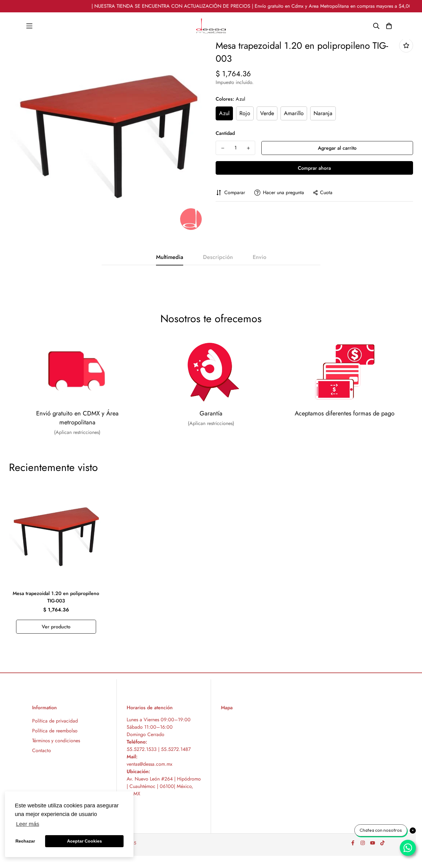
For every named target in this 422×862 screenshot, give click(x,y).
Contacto (41, 750)
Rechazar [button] (25, 841)
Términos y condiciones (56, 740)
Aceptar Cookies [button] (84, 841)
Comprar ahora (314, 168)
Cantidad (225, 133)
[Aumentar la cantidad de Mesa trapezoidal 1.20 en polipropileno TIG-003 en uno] (248, 148)
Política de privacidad (55, 720)
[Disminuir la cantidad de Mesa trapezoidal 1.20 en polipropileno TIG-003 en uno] (222, 148)
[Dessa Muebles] (211, 26)
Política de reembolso (55, 730)
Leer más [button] (27, 824)
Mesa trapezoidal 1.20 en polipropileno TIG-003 (56, 597)
